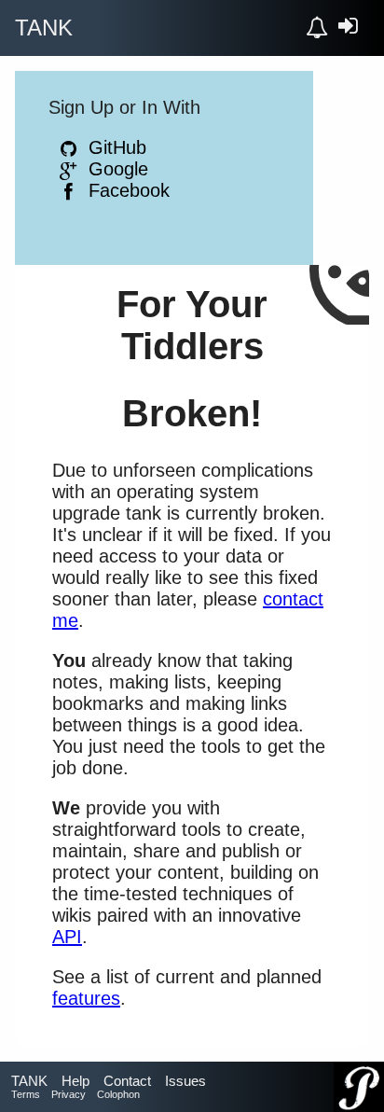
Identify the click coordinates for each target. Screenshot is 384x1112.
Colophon (118, 1094)
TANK (29, 1081)
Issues (185, 1081)
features (86, 998)
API (67, 936)
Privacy (68, 1094)
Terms (25, 1094)
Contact (127, 1081)
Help (75, 1081)
